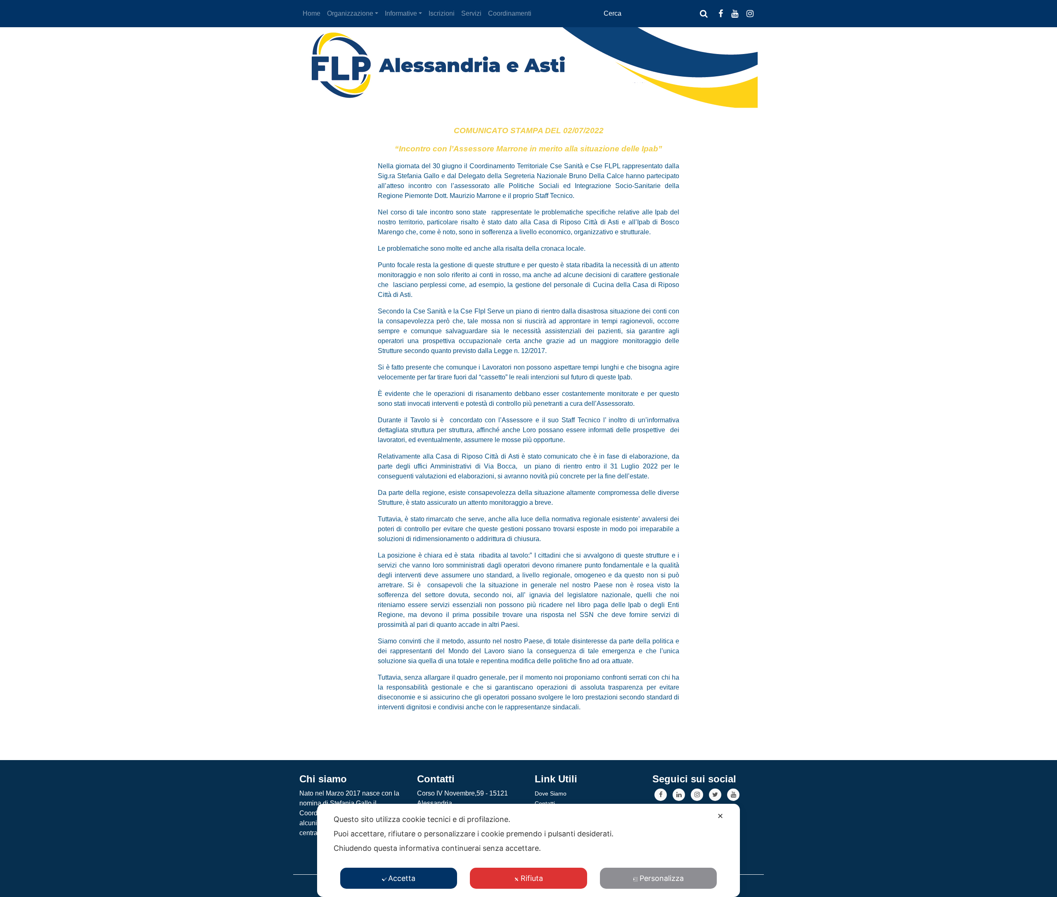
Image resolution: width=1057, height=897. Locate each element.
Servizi (471, 13)
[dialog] (528, 850)
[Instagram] (697, 795)
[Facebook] (660, 795)
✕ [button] (720, 816)
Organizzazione (350, 13)
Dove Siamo (550, 793)
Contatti (545, 803)
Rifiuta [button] (532, 878)
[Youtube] (733, 795)
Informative (401, 13)
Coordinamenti (509, 13)
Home (311, 13)
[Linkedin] (679, 795)
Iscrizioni (442, 13)
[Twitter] (715, 795)
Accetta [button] (401, 878)
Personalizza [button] (662, 878)
